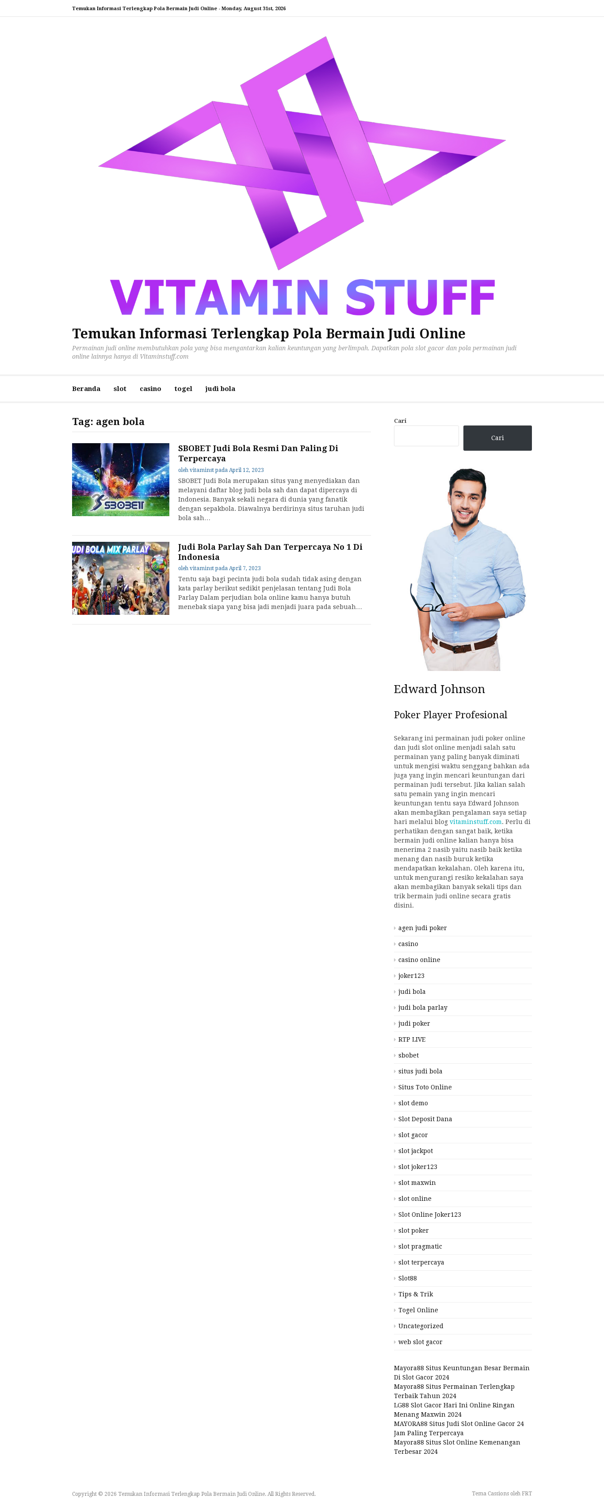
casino (150, 389)
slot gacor (413, 1134)
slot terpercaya (421, 1262)
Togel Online (418, 1310)
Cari (400, 421)
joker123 (411, 975)
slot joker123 (417, 1166)
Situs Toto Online (425, 1087)
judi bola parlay (422, 1007)
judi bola (220, 389)
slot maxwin (417, 1182)
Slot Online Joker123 (429, 1214)
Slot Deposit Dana (425, 1119)
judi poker (414, 1023)
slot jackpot (415, 1150)
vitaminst (202, 470)
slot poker (413, 1230)
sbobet (408, 1055)
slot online (415, 1198)
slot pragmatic (420, 1246)
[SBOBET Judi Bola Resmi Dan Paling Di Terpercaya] (120, 479)
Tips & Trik (415, 1294)
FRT (527, 1494)
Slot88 (407, 1278)
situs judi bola (420, 1071)
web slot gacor (420, 1341)
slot (120, 389)
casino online (419, 959)
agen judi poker (422, 927)
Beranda (86, 389)
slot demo (413, 1103)
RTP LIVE (411, 1039)
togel (183, 389)
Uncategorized (420, 1326)
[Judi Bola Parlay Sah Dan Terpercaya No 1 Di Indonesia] (120, 578)
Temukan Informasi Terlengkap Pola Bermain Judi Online (269, 333)
